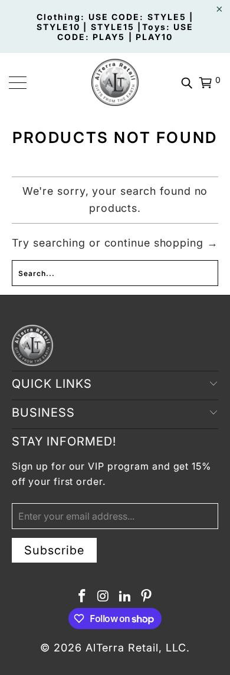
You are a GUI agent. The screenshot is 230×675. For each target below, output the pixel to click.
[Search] (187, 82)
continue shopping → (161, 243)
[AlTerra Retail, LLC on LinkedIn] (125, 597)
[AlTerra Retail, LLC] (115, 82)
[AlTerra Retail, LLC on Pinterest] (147, 597)
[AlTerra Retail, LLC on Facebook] (82, 597)
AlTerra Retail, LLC (136, 647)
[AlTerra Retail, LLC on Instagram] (104, 597)
